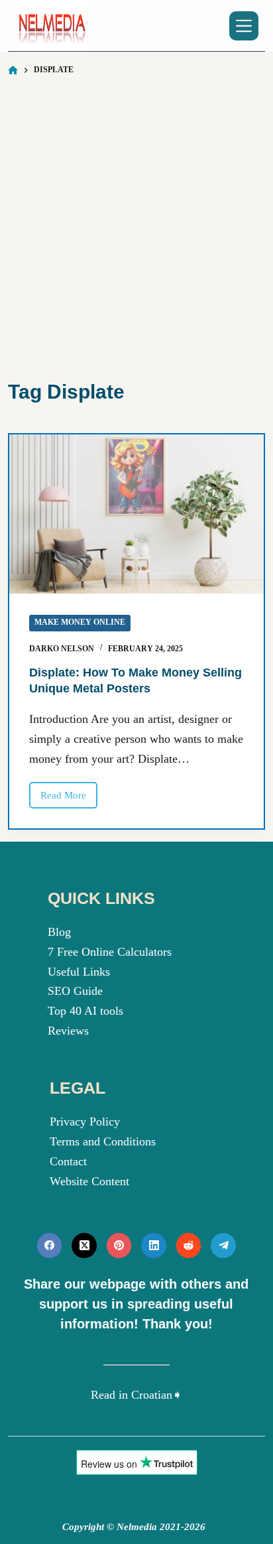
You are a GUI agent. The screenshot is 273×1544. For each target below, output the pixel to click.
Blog (59, 931)
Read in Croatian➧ (136, 1394)
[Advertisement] (136, 226)
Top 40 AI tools (85, 1010)
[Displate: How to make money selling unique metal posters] (136, 514)
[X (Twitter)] (84, 1245)
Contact (68, 1161)
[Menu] (243, 25)
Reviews (68, 1030)
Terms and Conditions (103, 1141)
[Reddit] (188, 1245)
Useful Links (79, 971)
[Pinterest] (119, 1245)
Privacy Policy (85, 1121)
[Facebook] (49, 1245)
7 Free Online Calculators (110, 951)
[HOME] (13, 71)
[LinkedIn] (153, 1245)
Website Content (89, 1181)
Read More (68, 799)
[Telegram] (223, 1245)
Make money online (79, 622)
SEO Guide (75, 990)
